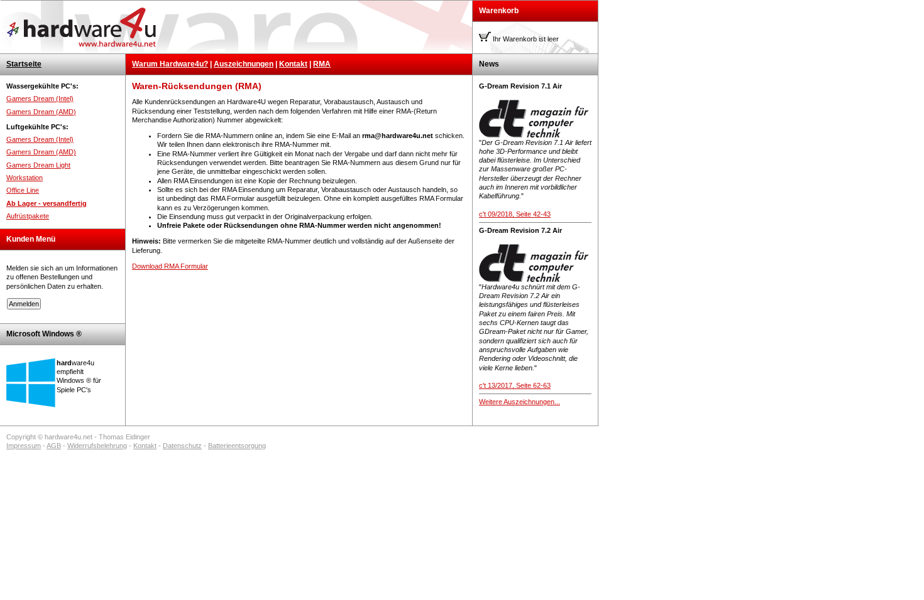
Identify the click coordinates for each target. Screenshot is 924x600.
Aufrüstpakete (27, 216)
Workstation (24, 177)
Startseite (23, 64)
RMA (322, 64)
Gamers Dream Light (38, 165)
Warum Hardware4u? (170, 64)
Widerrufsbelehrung (97, 445)
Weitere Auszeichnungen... (519, 401)
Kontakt (293, 64)
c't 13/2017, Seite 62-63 (515, 385)
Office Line (22, 190)
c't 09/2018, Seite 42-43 (515, 214)
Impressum (23, 445)
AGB (54, 445)
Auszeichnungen (243, 64)
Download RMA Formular (170, 266)
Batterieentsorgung (237, 445)
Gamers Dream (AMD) (41, 111)
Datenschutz (182, 445)
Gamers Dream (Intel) (40, 98)
